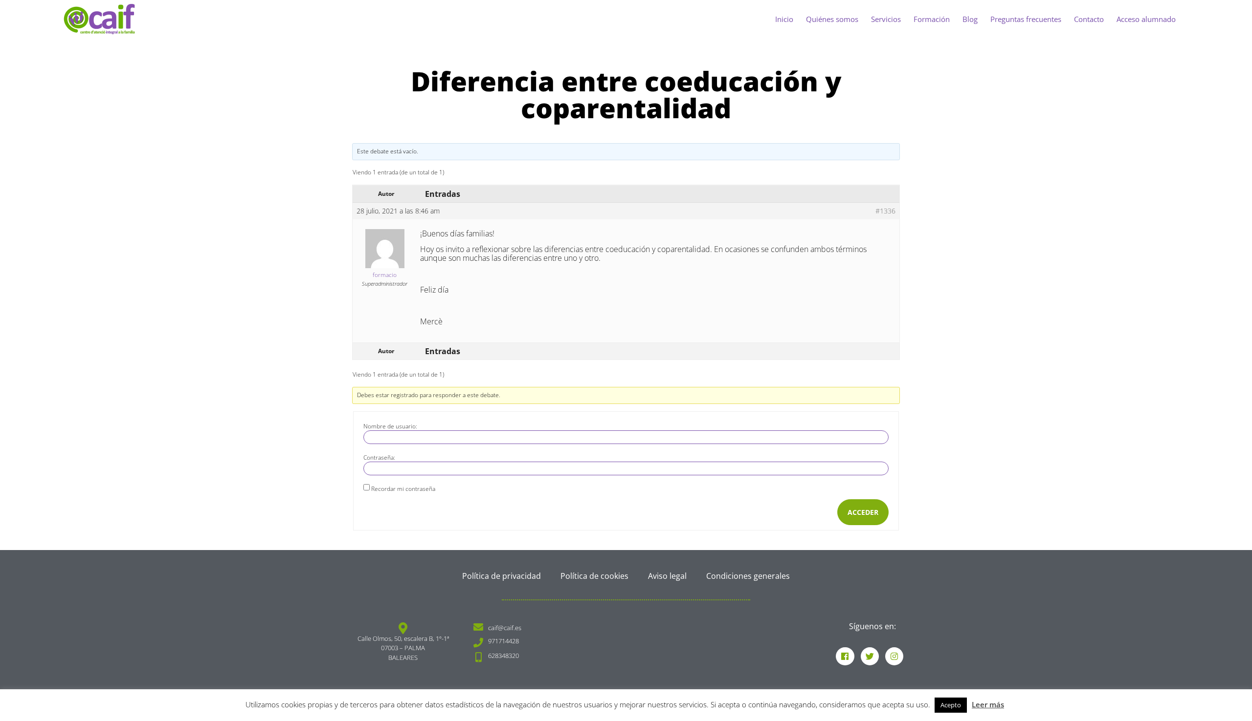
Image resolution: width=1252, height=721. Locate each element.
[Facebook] (845, 656)
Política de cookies (594, 576)
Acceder (863, 512)
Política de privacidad (501, 576)
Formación (932, 19)
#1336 (885, 211)
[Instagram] (894, 656)
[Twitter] (870, 656)
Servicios (886, 19)
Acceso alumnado (1146, 19)
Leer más (988, 704)
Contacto (1089, 19)
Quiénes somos (832, 19)
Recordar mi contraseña (403, 489)
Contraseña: (379, 458)
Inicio (784, 19)
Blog (970, 19)
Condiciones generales (748, 576)
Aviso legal (667, 576)
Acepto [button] (950, 704)
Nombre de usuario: (390, 426)
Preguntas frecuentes (1025, 19)
